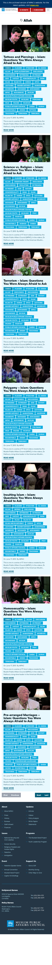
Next (39, 795)
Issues (4, 833)
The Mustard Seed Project (38, 838)
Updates (29, 806)
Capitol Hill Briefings (11, 876)
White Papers (33, 821)
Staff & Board (8, 824)
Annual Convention (11, 870)
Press (6, 815)
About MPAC (8, 811)
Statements (32, 824)
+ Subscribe (38, 10)
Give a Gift (32, 866)
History (6, 818)
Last (46, 795)
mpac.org (34, 5)
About (4, 806)
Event (4, 861)
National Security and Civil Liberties (11, 839)
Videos (31, 815)
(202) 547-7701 (37, 908)
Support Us (31, 861)
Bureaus (7, 821)
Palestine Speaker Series (12, 866)
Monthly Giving (34, 870)
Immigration (8, 855)
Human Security (9, 844)
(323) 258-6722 (37, 895)
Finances (7, 827)
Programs (30, 833)
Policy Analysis (34, 818)
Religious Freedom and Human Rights (12, 848)
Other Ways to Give (35, 873)
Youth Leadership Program (38, 842)
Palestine (7, 852)
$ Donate (24, 10)
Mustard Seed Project (11, 873)
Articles (31, 811)
